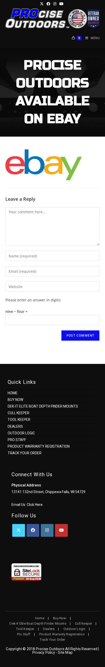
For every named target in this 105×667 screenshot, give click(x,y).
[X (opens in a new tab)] (42, 4)
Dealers (15, 426)
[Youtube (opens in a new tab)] (61, 4)
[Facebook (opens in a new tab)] (48, 4)
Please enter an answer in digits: (33, 299)
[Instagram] (47, 530)
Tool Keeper (19, 420)
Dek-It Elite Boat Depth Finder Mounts (43, 406)
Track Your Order (25, 453)
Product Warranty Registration (39, 446)
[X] (18, 530)
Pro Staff (17, 440)
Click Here (35, 505)
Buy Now (15, 400)
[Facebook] (33, 530)
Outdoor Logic (21, 433)
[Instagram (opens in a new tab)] (55, 4)
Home (13, 393)
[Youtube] (61, 530)
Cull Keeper (18, 413)
